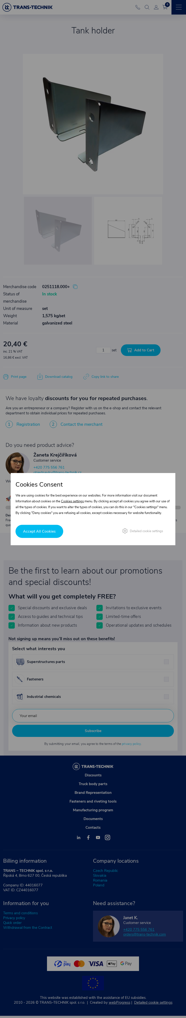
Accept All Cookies (39, 531)
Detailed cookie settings (146, 531)
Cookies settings (72, 501)
